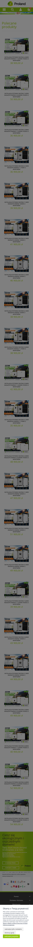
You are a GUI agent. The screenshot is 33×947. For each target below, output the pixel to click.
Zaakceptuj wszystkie (11, 936)
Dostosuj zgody (9, 933)
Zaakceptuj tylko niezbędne (13, 929)
